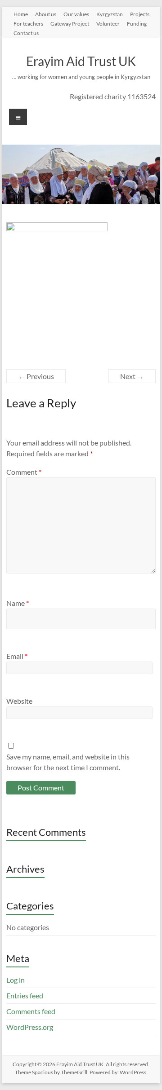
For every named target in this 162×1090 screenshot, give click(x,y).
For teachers (28, 23)
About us (45, 14)
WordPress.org (29, 1027)
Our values (76, 14)
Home (21, 14)
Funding (137, 23)
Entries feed (24, 995)
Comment (23, 472)
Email (16, 656)
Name (17, 603)
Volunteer (108, 23)
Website (19, 701)
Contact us (26, 33)
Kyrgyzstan (109, 14)
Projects (139, 14)
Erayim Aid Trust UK (81, 61)
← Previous (36, 376)
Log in (15, 979)
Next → (132, 376)
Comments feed (30, 1011)
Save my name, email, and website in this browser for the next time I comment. (68, 762)
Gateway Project (69, 23)
